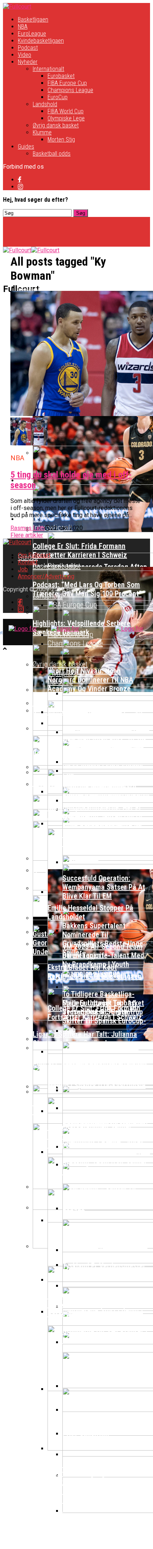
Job (23, 569)
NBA (22, 26)
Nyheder (28, 61)
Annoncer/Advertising (46, 576)
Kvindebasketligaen (41, 40)
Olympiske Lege (66, 118)
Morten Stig (61, 139)
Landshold (45, 104)
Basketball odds (52, 153)
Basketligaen (33, 19)
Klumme (42, 132)
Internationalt (48, 68)
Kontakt (28, 562)
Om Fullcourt (34, 555)
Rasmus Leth (27, 528)
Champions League (70, 90)
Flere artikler (26, 535)
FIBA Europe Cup (67, 83)
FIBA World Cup (66, 111)
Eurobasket (61, 75)
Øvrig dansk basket (56, 125)
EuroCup (58, 97)
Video (24, 54)
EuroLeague (32, 33)
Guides (26, 146)
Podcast (28, 47)
